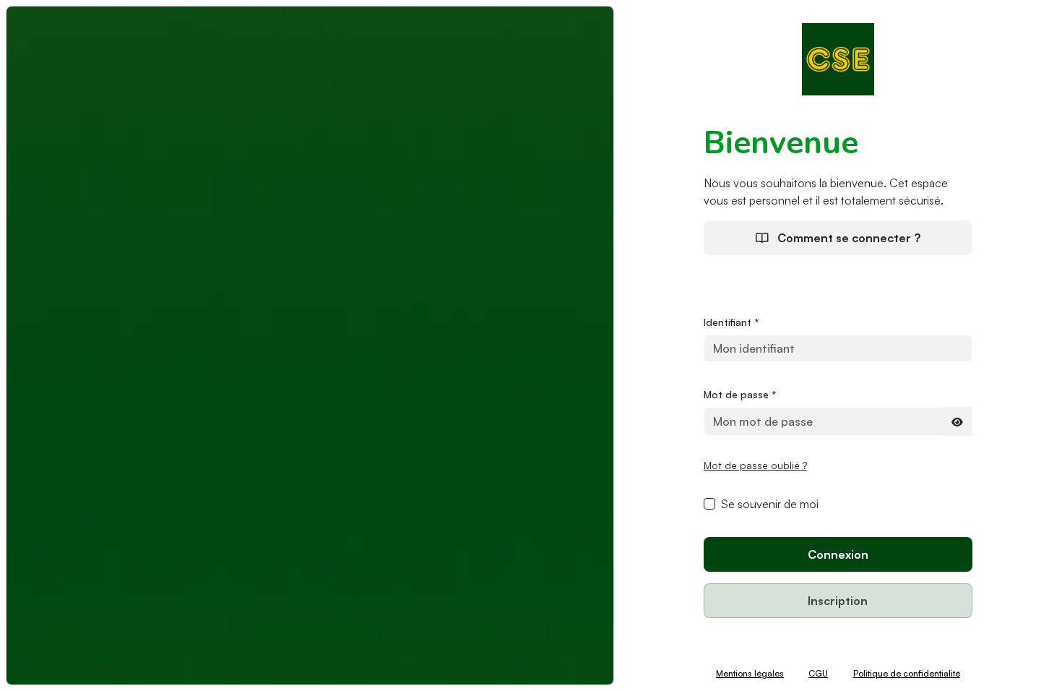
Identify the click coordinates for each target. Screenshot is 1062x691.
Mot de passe (740, 394)
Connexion (838, 554)
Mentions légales (750, 673)
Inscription (838, 600)
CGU (818, 673)
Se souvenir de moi (770, 504)
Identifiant (731, 322)
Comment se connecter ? (847, 238)
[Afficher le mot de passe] (957, 421)
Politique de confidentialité (906, 673)
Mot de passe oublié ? (755, 465)
